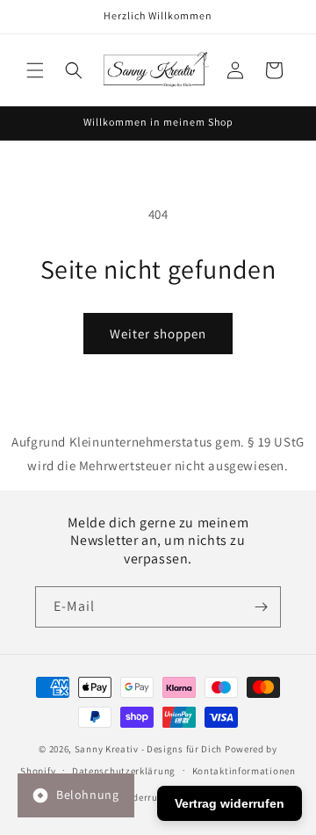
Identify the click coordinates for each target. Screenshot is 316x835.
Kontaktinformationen (244, 771)
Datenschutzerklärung (124, 771)
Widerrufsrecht (155, 797)
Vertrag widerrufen (229, 803)
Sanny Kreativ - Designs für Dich (148, 749)
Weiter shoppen (158, 333)
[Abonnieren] (260, 607)
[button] (35, 70)
